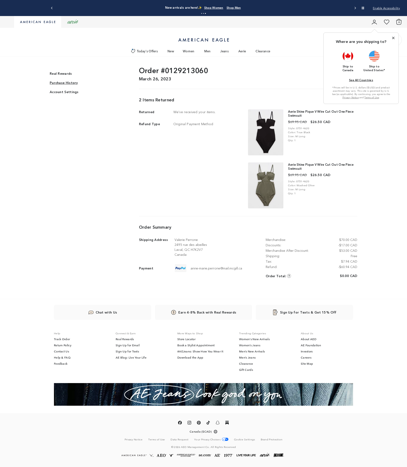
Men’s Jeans (247, 357)
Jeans (224, 51)
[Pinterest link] (199, 423)
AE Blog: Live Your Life (131, 357)
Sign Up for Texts (127, 351)
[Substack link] (227, 423)
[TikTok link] (208, 423)
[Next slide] (355, 8)
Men (207, 51)
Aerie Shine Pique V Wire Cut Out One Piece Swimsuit (321, 113)
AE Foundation (311, 345)
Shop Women (213, 7)
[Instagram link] (189, 423)
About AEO (309, 339)
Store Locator (186, 339)
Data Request (179, 439)
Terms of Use (371, 97)
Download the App (190, 357)
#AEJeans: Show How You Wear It (200, 351)
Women (189, 51)
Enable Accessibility (386, 8)
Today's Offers (147, 51)
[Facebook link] (180, 423)
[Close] (393, 38)
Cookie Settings (244, 439)
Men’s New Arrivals (252, 351)
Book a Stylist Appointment (196, 345)
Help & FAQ (62, 357)
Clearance (263, 51)
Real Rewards (61, 73)
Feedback (60, 363)
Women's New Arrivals (254, 339)
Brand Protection (272, 439)
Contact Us (61, 351)
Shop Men (234, 7)
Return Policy (62, 345)
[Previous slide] (51, 8)
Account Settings (64, 92)
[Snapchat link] (218, 423)
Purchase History (64, 82)
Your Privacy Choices (207, 439)
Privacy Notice (350, 97)
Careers (306, 357)
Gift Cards (246, 370)
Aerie (242, 51)
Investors (307, 351)
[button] (201, 13)
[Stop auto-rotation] (363, 8)
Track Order (62, 339)
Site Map (307, 363)
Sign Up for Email (128, 345)
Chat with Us (106, 312)
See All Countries (361, 80)
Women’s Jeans (249, 345)
